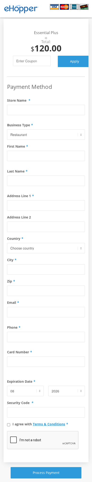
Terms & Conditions (49, 424)
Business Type (20, 125)
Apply (74, 61)
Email (13, 303)
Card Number (19, 352)
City (12, 260)
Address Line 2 (19, 217)
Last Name (17, 171)
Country (15, 239)
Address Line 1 (20, 196)
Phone (14, 327)
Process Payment (46, 472)
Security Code (20, 403)
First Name (17, 146)
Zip (11, 281)
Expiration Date (21, 381)
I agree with (40, 424)
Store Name (18, 100)
